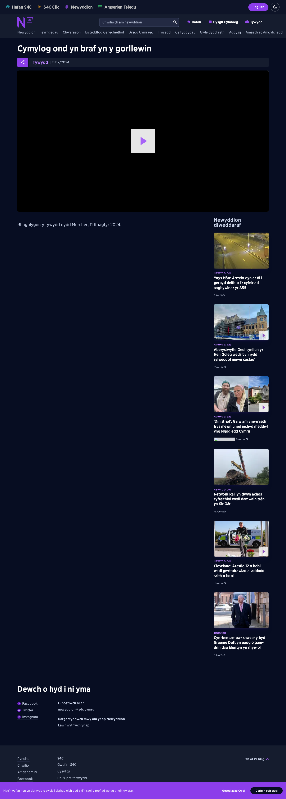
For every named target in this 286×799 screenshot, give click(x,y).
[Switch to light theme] (275, 7)
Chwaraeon (72, 32)
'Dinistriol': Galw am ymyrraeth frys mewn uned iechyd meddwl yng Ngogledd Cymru (241, 426)
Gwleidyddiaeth (212, 32)
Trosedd (164, 32)
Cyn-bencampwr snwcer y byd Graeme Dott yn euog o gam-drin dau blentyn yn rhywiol (239, 642)
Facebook (30, 704)
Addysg (235, 32)
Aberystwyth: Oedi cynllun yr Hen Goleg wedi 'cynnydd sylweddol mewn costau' (238, 354)
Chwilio (23, 765)
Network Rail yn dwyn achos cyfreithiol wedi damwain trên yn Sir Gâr (239, 499)
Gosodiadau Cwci (233, 790)
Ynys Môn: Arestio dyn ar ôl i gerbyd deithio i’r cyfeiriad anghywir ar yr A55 (238, 283)
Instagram (30, 717)
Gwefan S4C (66, 765)
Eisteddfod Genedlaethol (104, 32)
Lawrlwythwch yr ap (73, 725)
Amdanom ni (27, 772)
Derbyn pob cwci (266, 790)
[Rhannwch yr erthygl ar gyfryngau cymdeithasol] (22, 62)
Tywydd (256, 22)
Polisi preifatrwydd (72, 778)
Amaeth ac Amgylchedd (264, 32)
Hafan (196, 22)
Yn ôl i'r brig (254, 759)
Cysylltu (63, 771)
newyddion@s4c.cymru (76, 709)
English (258, 7)
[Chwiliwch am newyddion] (175, 22)
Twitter (27, 710)
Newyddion (26, 32)
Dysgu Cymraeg (225, 22)
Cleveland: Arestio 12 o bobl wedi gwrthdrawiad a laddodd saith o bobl (239, 571)
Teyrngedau (49, 32)
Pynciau (23, 759)
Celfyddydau (185, 32)
